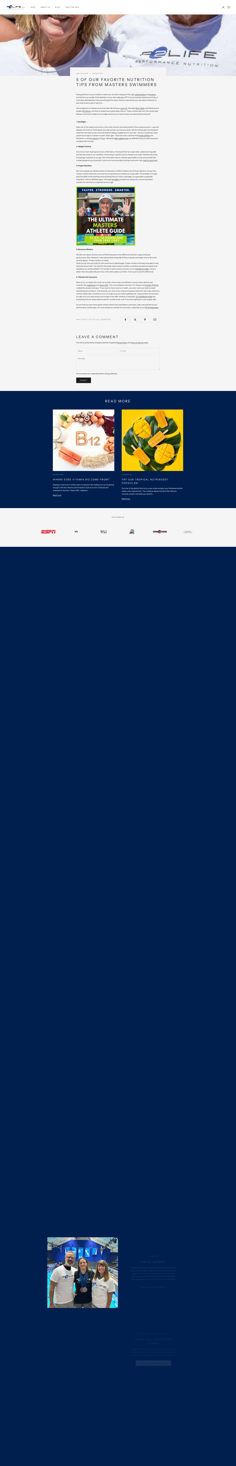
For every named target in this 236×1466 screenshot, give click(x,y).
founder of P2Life (151, 285)
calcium (96, 138)
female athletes (144, 135)
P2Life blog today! (151, 307)
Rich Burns (86, 111)
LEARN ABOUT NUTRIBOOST (153, 1363)
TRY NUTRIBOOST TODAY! (153, 1287)
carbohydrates (140, 94)
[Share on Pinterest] (145, 319)
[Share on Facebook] (125, 319)
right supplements (121, 138)
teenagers (115, 179)
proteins (152, 94)
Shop (33, 7)
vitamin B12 (103, 285)
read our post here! (150, 160)
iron (103, 138)
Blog (57, 7)
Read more (57, 495)
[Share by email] (155, 319)
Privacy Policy (122, 343)
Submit (83, 380)
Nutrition (97, 73)
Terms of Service (137, 343)
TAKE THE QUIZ (72, 7)
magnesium (91, 285)
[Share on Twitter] (135, 319)
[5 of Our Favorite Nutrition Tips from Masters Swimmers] (105, 216)
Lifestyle (127, 475)
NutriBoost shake (142, 269)
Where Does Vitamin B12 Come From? (81, 479)
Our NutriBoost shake (144, 296)
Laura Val (123, 108)
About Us (45, 7)
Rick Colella (140, 108)
